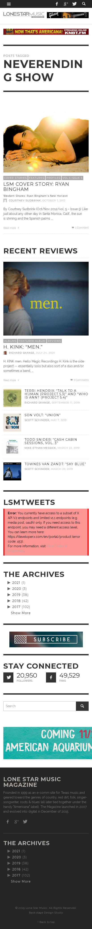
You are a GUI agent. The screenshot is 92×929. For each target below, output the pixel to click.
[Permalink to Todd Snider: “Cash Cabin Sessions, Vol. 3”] (12, 447)
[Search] (9, 4)
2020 (16, 589)
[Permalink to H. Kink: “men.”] (46, 304)
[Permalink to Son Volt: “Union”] (12, 422)
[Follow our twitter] (8, 677)
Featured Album (32, 340)
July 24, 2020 (45, 352)
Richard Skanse (21, 352)
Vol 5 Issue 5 (72, 177)
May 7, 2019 (59, 420)
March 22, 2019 (68, 448)
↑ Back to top (46, 922)
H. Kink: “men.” (23, 347)
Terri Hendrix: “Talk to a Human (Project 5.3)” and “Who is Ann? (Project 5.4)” (56, 394)
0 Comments (81, 380)
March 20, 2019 (62, 469)
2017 (16, 607)
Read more (10, 228)
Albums (10, 340)
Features (36, 177)
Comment (82, 227)
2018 (16, 601)
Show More (21, 613)
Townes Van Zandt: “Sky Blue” (55, 464)
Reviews (54, 340)
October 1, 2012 (53, 200)
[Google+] (65, 4)
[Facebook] (57, 4)
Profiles (53, 177)
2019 (16, 595)
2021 (16, 583)
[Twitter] (74, 4)
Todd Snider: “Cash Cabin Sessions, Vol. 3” (51, 441)
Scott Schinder (37, 420)
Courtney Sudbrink (25, 200)
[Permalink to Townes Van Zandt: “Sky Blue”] (12, 471)
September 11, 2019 (66, 402)
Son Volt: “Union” (43, 415)
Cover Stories (15, 177)
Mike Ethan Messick (40, 448)
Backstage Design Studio (46, 912)
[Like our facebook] (51, 677)
